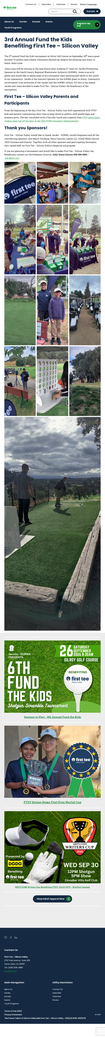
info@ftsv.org (10, 971)
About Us (9, 21)
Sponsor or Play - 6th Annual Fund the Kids (52, 717)
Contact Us (30, 4)
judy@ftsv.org (12, 158)
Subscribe (46, 4)
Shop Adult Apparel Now (50, 898)
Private (74, 4)
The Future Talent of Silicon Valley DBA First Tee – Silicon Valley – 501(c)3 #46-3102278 (45, 1018)
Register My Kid (84, 24)
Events (49, 21)
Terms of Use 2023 (13, 1011)
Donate (91, 11)
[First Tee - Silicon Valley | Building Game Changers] (13, 8)
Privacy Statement (13, 1014)
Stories (23, 21)
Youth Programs (13, 27)
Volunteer (60, 4)
